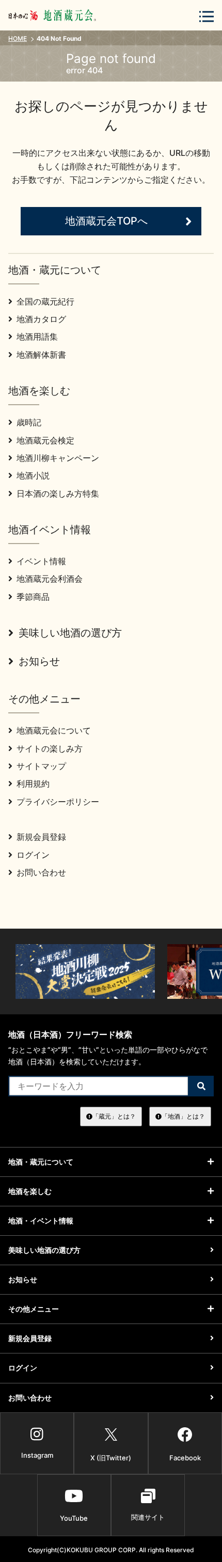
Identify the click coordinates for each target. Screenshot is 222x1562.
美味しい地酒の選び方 (70, 633)
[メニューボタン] (206, 16)
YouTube (74, 1518)
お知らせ (39, 661)
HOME (17, 38)
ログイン (33, 855)
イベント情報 (41, 561)
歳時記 (29, 422)
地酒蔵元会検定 (45, 440)
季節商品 (33, 597)
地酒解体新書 (41, 354)
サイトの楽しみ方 (50, 748)
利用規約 (33, 783)
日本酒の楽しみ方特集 (58, 493)
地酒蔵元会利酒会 (50, 578)
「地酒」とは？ (183, 1116)
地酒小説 (33, 475)
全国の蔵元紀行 (45, 301)
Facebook (185, 1458)
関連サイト (148, 1517)
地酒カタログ (41, 319)
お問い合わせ (41, 872)
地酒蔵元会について (54, 730)
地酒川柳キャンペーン (58, 458)
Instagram (37, 1455)
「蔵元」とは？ (114, 1116)
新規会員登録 (41, 837)
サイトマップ (41, 766)
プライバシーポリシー (58, 801)
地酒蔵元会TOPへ (106, 221)
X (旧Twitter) (110, 1458)
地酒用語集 (37, 336)
